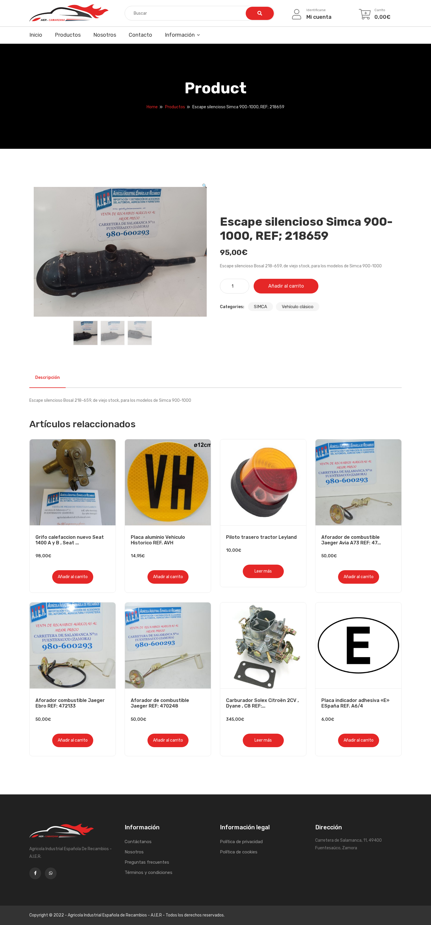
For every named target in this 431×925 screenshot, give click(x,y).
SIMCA (260, 306)
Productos (68, 35)
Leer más (263, 571)
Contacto (140, 35)
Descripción (47, 377)
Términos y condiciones (148, 872)
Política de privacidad (241, 841)
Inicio (35, 35)
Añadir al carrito (286, 286)
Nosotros (104, 35)
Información (180, 35)
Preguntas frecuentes (147, 862)
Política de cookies (238, 852)
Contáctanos (138, 841)
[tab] (47, 377)
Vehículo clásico (297, 306)
